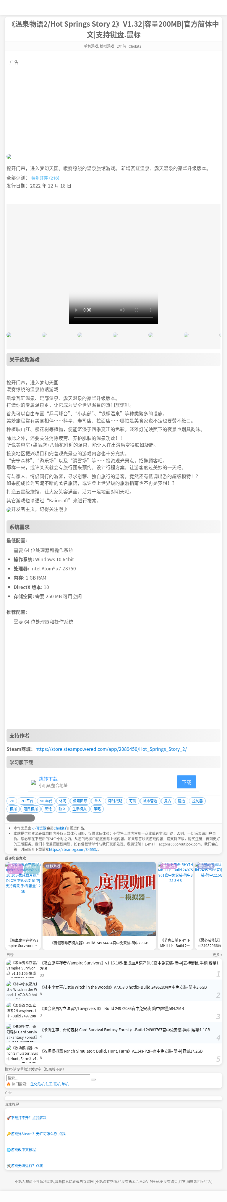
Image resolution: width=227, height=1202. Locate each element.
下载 (186, 781)
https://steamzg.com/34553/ (73, 849)
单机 (65, 1083)
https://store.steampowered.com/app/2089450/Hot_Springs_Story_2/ (111, 749)
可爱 (132, 800)
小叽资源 (39, 827)
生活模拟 (79, 808)
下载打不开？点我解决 (26, 1117)
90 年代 (46, 800)
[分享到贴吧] (31, 818)
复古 (167, 800)
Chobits (59, 827)
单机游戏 (91, 46)
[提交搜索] (93, 1079)
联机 (57, 1083)
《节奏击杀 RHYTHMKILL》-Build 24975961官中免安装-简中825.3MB (175, 943)
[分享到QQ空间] (17, 818)
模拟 (13, 808)
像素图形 (80, 800)
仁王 (49, 1083)
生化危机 (37, 1083)
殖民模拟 (31, 808)
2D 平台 (27, 800)
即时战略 (115, 800)
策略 (97, 808)
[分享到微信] (24, 818)
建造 (181, 800)
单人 (97, 800)
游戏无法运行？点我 (25, 1165)
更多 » (217, 954)
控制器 (197, 800)
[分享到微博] (10, 818)
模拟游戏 (107, 46)
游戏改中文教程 (21, 1149)
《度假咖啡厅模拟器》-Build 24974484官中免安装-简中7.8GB (99, 942)
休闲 (62, 800)
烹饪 (48, 808)
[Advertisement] (113, 106)
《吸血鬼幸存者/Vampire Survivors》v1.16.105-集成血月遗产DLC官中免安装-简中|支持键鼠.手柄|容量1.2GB (23, 943)
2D (12, 800)
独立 (62, 808)
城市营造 (150, 800)
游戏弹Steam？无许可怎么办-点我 (36, 1133)
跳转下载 (48, 778)
